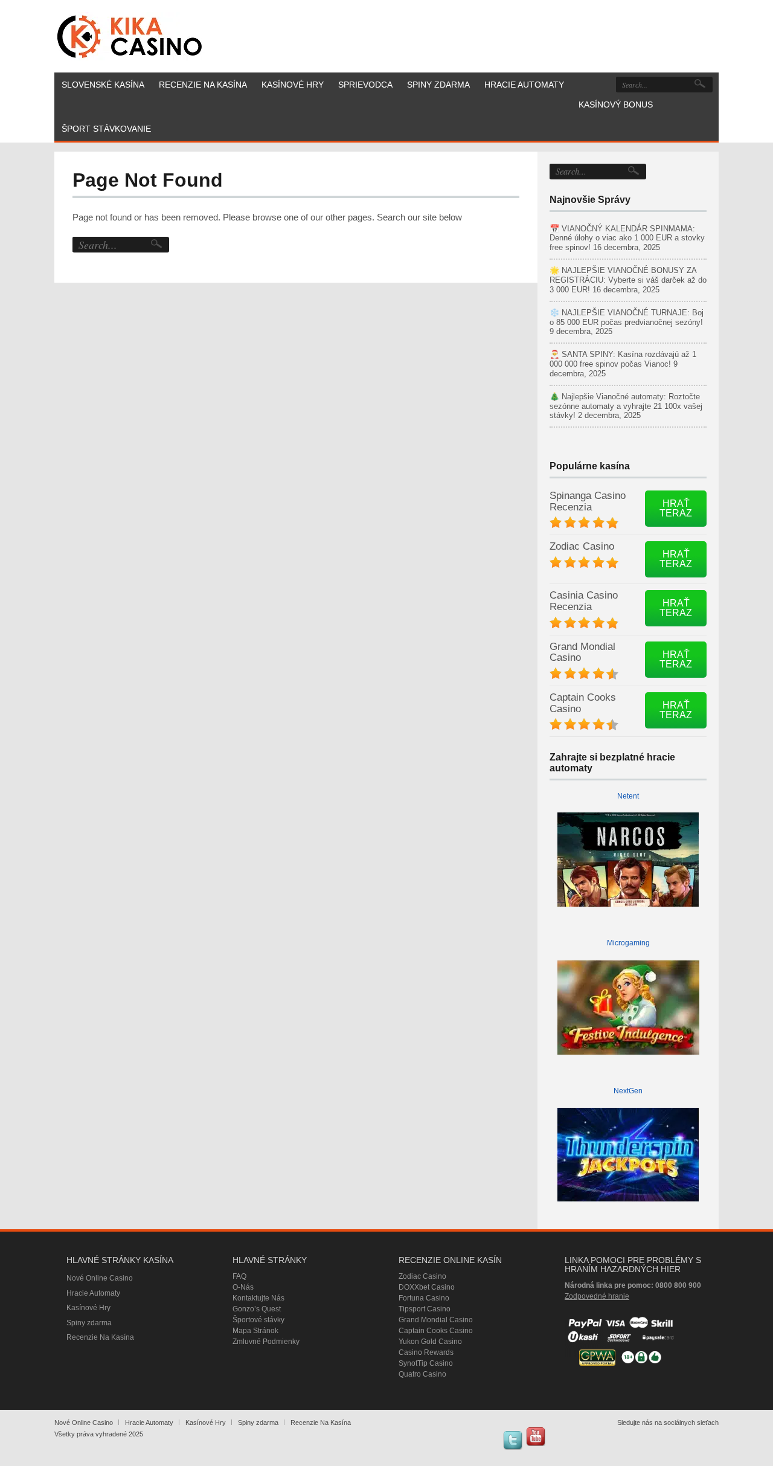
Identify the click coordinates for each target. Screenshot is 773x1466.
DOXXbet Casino (427, 1287)
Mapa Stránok (255, 1330)
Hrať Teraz (675, 508)
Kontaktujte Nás (258, 1298)
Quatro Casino (422, 1374)
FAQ (239, 1276)
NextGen (628, 1091)
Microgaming (628, 943)
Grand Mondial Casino (582, 652)
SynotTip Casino (426, 1363)
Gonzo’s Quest (257, 1309)
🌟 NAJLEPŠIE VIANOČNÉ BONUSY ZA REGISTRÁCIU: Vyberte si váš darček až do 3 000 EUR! (628, 280)
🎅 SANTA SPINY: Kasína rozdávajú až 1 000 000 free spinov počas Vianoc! (623, 359)
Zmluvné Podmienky (266, 1341)
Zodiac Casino (582, 546)
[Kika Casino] (129, 36)
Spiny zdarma (89, 1323)
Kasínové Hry (88, 1308)
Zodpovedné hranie (597, 1296)
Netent (628, 796)
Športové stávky (258, 1320)
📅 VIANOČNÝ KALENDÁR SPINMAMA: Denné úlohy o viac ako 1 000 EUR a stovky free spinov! (627, 238)
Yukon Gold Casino (430, 1341)
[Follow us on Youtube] (535, 1436)
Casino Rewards (426, 1352)
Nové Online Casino (99, 1278)
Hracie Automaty (93, 1293)
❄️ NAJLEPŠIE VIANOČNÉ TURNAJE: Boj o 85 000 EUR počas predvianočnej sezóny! (627, 317)
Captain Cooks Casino (583, 703)
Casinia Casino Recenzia (584, 601)
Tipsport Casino (425, 1309)
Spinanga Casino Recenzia (588, 501)
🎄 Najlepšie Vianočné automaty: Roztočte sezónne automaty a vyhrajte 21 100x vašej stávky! (626, 406)
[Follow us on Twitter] (512, 1440)
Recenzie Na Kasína (100, 1337)
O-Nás (243, 1287)
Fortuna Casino (424, 1298)
